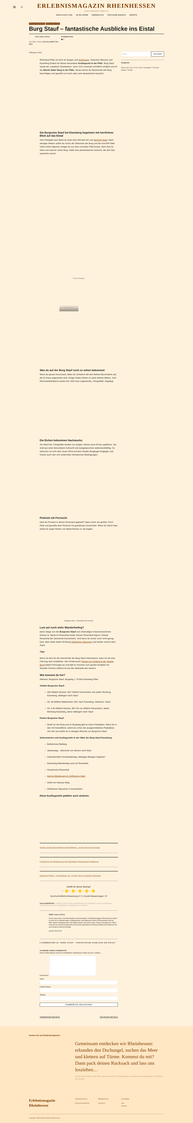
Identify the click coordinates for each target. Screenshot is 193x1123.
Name (42, 979)
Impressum (101, 1103)
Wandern (62, 905)
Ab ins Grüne (82, 15)
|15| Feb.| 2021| (35, 42)
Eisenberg (91, 903)
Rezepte (133, 15)
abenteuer (61, 903)
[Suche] (22, 7)
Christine (124, 1106)
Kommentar (44, 975)
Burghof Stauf (100, 140)
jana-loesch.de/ (56, 931)
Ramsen (107, 903)
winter (84, 905)
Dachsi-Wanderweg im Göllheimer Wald (66, 776)
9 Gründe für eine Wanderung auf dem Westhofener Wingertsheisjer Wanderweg (69, 862)
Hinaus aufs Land (64, 15)
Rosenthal (45, 905)
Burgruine (79, 903)
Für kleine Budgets (116, 15)
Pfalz (99, 903)
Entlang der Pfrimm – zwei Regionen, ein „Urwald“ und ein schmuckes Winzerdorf (70, 876)
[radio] (65, 891)
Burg (70, 903)
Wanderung (73, 905)
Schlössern (84, 60)
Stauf (54, 905)
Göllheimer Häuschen (81, 642)
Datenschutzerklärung (82, 1103)
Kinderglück (98, 15)
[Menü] (14, 7)
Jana (122, 1103)
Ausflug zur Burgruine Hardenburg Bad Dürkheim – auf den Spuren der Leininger (70, 848)
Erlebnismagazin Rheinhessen (96, 5)
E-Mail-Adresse (45, 987)
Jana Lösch (59, 914)
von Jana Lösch (42, 37)
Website (43, 995)
